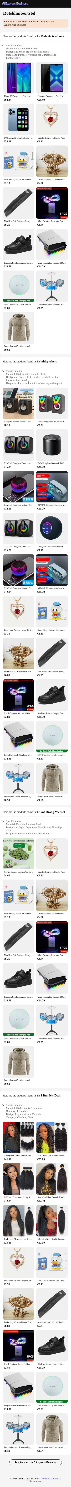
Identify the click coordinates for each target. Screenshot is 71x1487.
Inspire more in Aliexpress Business (35, 1462)
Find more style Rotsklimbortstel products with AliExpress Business (29, 23)
